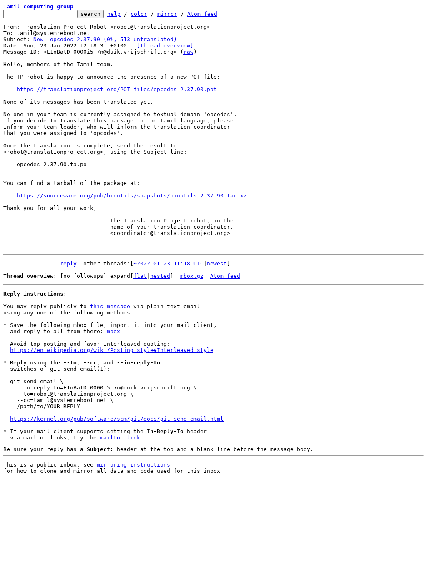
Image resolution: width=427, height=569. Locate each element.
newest (217, 263)
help (114, 14)
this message (110, 306)
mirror (167, 14)
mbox (113, 331)
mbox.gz (191, 276)
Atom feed (202, 14)
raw (188, 52)
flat (140, 276)
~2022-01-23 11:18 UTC (168, 263)
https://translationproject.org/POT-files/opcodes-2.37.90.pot (117, 89)
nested (160, 276)
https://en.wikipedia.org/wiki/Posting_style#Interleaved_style (112, 350)
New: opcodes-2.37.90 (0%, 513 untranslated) (105, 39)
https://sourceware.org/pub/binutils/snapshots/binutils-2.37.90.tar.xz (132, 195)
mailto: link (120, 437)
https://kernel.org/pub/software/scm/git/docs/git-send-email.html (117, 419)
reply (68, 263)
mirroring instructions (133, 465)
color (139, 14)
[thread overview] (165, 45)
